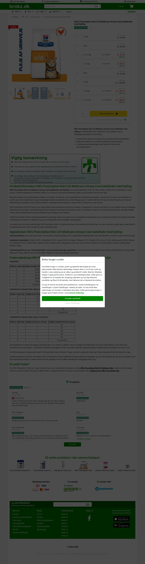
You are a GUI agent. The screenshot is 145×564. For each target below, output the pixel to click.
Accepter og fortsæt (72, 298)
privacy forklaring (76, 293)
